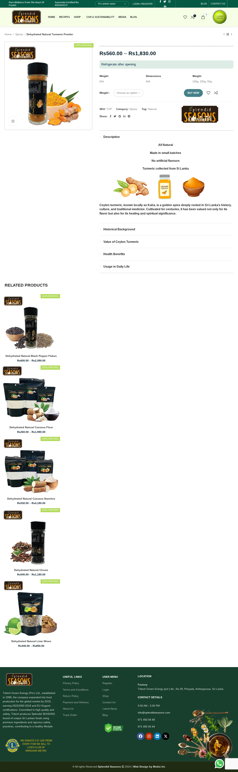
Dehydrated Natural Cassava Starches (31, 498)
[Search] (177, 17)
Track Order (70, 714)
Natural (152, 109)
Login (105, 689)
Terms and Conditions (76, 689)
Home (8, 34)
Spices (19, 34)
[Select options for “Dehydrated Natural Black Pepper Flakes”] (48, 308)
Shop (105, 695)
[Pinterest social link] (119, 116)
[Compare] (216, 93)
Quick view (53, 316)
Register (107, 683)
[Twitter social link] (114, 116)
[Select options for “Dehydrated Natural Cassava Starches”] (48, 451)
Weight (103, 92)
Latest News (109, 708)
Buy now (193, 92)
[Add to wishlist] (208, 93)
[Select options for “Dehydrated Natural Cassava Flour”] (48, 379)
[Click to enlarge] (13, 121)
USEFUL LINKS (72, 676)
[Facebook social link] (110, 116)
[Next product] (231, 34)
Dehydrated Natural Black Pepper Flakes (31, 355)
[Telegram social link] (129, 116)
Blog (105, 714)
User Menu (110, 676)
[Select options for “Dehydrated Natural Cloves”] (48, 522)
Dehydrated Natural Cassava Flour (31, 427)
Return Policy (70, 695)
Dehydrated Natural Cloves (31, 570)
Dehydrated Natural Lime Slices (31, 641)
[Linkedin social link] (165, 6)
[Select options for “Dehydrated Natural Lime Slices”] (48, 593)
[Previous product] (224, 34)
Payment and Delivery (76, 702)
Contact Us (108, 702)
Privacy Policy (71, 683)
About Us (68, 708)
